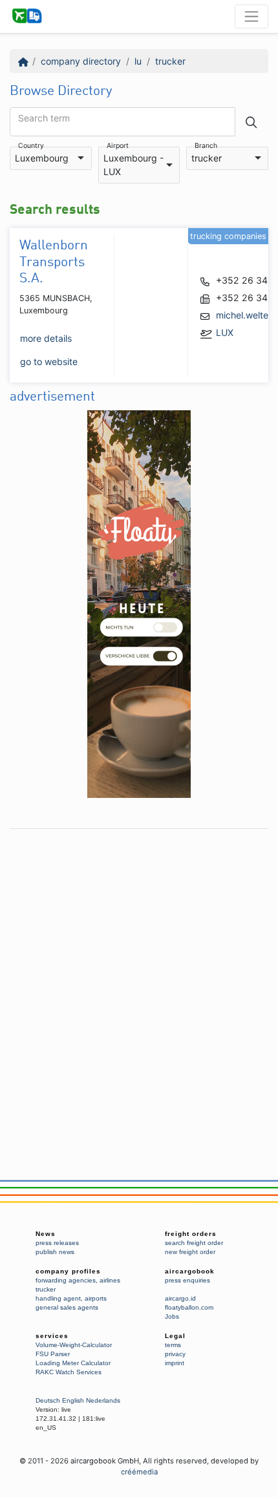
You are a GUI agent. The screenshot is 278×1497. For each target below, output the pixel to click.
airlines (110, 1280)
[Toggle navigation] (251, 16)
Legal (175, 1335)
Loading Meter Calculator (73, 1362)
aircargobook (190, 1271)
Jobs (172, 1316)
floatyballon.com (189, 1307)
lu (138, 61)
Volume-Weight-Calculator (74, 1344)
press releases (57, 1242)
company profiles (68, 1271)
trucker (170, 61)
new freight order (190, 1251)
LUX (224, 332)
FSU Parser (53, 1353)
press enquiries (187, 1280)
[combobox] (51, 159)
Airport (118, 146)
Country (31, 146)
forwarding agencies (66, 1280)
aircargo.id (180, 1298)
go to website (49, 361)
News (46, 1233)
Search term (44, 118)
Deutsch (48, 1400)
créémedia (139, 1471)
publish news (55, 1251)
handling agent (58, 1298)
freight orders (191, 1233)
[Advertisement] (139, 974)
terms (173, 1344)
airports (96, 1298)
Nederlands (103, 1400)
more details (46, 338)
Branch (206, 146)
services (52, 1335)
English (73, 1400)
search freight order (194, 1242)
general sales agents (67, 1307)
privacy (175, 1353)
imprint (174, 1362)
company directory (81, 61)
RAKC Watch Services (69, 1372)
